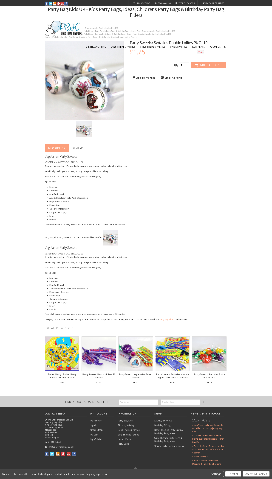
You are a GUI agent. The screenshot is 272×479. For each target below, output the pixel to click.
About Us (215, 46)
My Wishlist (96, 439)
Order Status (97, 429)
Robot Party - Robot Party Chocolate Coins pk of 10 (62, 376)
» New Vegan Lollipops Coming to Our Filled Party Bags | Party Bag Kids (207, 428)
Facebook (47, 4)
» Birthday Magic (200, 456)
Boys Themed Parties (123, 46)
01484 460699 (54, 441)
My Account (96, 420)
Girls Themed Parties (152, 46)
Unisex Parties (178, 46)
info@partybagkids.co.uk (61, 446)
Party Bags (198, 46)
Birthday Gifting (96, 46)
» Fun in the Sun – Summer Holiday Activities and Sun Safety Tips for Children (208, 449)
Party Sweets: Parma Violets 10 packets (98, 376)
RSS (55, 4)
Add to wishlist (145, 77)
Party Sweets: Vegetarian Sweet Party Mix (136, 376)
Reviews (78, 148)
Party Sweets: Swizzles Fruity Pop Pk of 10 (209, 376)
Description (56, 148)
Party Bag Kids (166, 319)
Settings (216, 474)
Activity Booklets (163, 420)
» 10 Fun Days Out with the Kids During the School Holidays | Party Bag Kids (208, 439)
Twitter (51, 4)
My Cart (94, 434)
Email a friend (173, 77)
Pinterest (58, 4)
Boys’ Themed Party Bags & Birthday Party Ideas (168, 431)
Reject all (233, 474)
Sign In (93, 425)
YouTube (62, 4)
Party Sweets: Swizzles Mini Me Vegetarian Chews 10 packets (172, 376)
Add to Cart (210, 65)
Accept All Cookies (256, 474)
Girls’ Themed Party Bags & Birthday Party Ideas (168, 439)
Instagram (66, 4)
